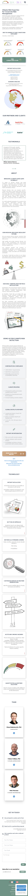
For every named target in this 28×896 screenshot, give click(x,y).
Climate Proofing (14, 387)
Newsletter (14, 887)
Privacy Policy (14, 889)
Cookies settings (21, 892)
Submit (22, 871)
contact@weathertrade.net (14, 885)
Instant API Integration (14, 433)
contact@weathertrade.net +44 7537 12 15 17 (19, 829)
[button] (12, 168)
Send (23, 864)
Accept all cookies (21, 886)
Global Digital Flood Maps (14, 409)
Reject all (21, 889)
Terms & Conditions (14, 891)
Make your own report (11, 453)
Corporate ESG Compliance (14, 366)
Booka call (18, 2)
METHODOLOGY (14, 75)
